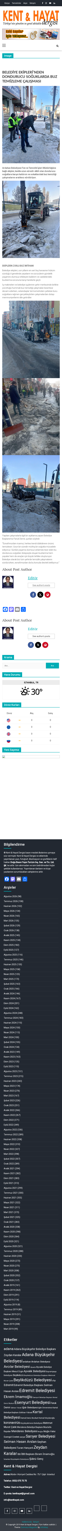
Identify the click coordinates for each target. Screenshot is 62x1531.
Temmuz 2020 (11, 1251)
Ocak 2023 (9, 1105)
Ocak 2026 (9, 930)
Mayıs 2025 (9, 969)
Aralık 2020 (9, 1227)
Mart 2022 (9, 1154)
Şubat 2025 (9, 984)
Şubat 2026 (9, 925)
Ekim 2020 (9, 1236)
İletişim (33, 3)
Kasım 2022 (9, 1115)
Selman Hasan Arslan (20, 1442)
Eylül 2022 (8, 1125)
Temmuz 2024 (11, 1018)
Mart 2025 (9, 979)
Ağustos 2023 (10, 1071)
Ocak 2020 (9, 1280)
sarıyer (22, 1437)
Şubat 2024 (9, 1042)
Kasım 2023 (9, 1057)
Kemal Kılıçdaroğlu (47, 1418)
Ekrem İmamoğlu (18, 1397)
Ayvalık (33, 1367)
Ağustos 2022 (10, 1129)
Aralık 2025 (9, 935)
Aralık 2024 (9, 993)
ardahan (27, 1361)
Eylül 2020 (8, 1241)
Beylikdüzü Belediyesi (33, 1379)
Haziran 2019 (10, 1314)
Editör (33, 577)
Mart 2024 (9, 1037)
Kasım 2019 (9, 1290)
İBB (19, 1454)
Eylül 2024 (8, 1008)
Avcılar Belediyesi (17, 1367)
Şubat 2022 (9, 1159)
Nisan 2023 (9, 1091)
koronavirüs (12, 1423)
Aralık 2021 (9, 1168)
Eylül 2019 (8, 1300)
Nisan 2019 (9, 1324)
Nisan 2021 (9, 1207)
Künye (7, 3)
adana (9, 1349)
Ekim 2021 (9, 1178)
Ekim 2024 (9, 1003)
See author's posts (41, 585)
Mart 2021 (9, 1212)
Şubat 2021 (9, 1217)
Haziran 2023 (10, 1081)
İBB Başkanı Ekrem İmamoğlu (37, 1454)
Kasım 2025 (9, 940)
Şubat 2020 (9, 1275)
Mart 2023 (9, 1095)
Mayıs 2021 (9, 1202)
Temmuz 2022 (11, 1134)
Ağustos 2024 (10, 1013)
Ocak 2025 (9, 989)
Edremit (8, 1385)
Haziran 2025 (10, 964)
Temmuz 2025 (11, 959)
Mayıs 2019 (9, 1319)
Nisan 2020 (9, 1265)
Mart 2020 (9, 1270)
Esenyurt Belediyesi (32, 1402)
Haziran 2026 (10, 906)
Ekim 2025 (9, 945)
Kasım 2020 (9, 1231)
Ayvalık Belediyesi (35, 1371)
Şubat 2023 (9, 1100)
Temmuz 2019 (11, 1309)
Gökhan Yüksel (16, 1408)
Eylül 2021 (8, 1183)
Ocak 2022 (9, 1163)
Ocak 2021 (9, 1222)
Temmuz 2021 (11, 1193)
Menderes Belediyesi (24, 1431)
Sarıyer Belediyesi (40, 1436)
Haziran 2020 (10, 1256)
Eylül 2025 (8, 950)
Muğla (40, 1431)
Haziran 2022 (10, 1139)
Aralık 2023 (9, 1052)
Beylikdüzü (18, 1375)
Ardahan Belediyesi (40, 1361)
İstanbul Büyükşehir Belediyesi (16, 1459)
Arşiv (25, 3)
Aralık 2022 (9, 1110)
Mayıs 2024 (9, 1027)
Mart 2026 (9, 920)
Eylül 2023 (8, 1066)
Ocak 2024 (9, 1047)
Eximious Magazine (29, 1527)
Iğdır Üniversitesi (45, 1407)
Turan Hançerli (25, 1447)
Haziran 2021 (10, 1197)
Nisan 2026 (9, 916)
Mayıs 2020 (9, 1261)
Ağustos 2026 (10, 896)
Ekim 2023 (9, 1061)
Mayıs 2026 (9, 911)
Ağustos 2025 (10, 954)
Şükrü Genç (36, 1459)
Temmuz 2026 (11, 901)
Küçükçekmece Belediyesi (31, 1423)
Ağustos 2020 (10, 1246)
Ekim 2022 (9, 1120)
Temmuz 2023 (11, 1076)
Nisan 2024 (9, 1032)
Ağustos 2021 (10, 1188)
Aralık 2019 (9, 1285)
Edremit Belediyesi (37, 1390)
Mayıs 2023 (9, 1086)
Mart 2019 (9, 1329)
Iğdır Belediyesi (30, 1407)
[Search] (57, 46)
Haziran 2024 (10, 1023)
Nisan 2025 (9, 974)
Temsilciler (16, 3)
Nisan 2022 (9, 1149)
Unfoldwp (44, 1527)
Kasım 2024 (9, 998)
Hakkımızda (27, 1522)
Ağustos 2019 (10, 1304)
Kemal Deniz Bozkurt (29, 1418)
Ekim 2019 (9, 1295)
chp (54, 1380)
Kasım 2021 (9, 1173)
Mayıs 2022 (9, 1144)
